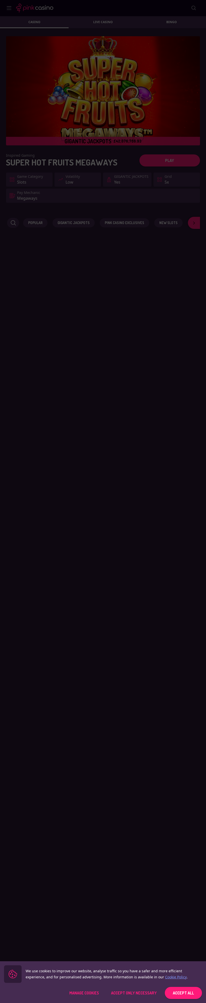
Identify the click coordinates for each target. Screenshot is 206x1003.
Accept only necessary (134, 992)
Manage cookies (84, 992)
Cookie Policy (176, 977)
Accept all (183, 992)
